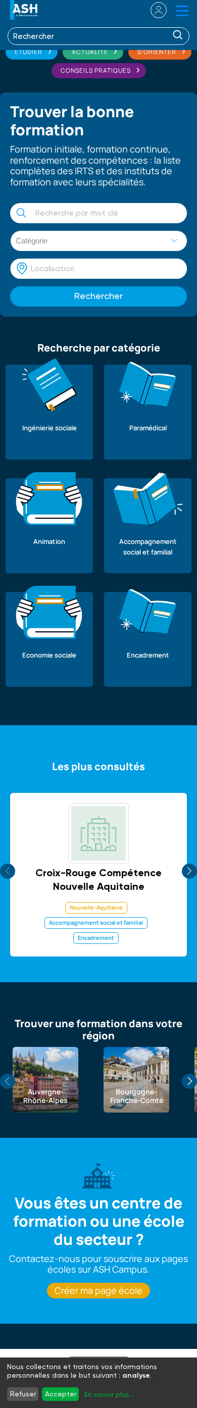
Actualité (90, 51)
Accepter (60, 1394)
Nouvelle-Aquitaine (96, 907)
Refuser (23, 1394)
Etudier (28, 51)
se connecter (152, 10)
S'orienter (156, 51)
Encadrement (96, 937)
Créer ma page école (98, 1290)
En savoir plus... (109, 1394)
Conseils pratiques (96, 70)
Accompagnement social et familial (96, 922)
